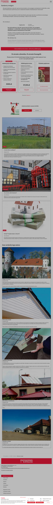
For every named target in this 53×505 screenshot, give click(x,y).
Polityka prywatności (23, 497)
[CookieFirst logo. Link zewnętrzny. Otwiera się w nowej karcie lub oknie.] (3, 498)
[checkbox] (28, 498)
